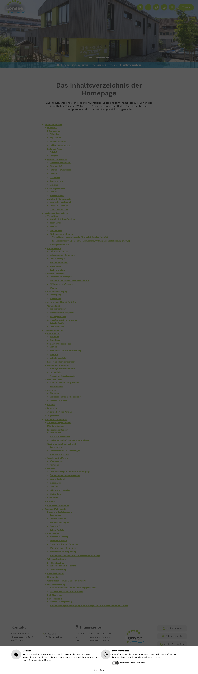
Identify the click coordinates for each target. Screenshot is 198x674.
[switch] (115, 663)
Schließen (99, 670)
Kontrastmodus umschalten (132, 663)
